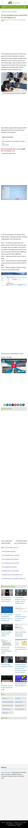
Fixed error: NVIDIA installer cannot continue (6, 633)
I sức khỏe (17, 698)
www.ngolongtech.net (7, 772)
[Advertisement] (14, 39)
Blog (9, 11)
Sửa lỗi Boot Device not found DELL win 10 (12, 574)
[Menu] (2, 2)
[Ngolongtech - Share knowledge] (14, 2)
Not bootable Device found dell (9, 567)
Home (3, 822)
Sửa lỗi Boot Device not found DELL (10, 570)
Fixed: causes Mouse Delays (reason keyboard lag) (20, 633)
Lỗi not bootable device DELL (9, 551)
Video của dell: (5, 144)
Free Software (10, 824)
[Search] (25, 2)
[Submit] (25, 7)
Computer (14, 11)
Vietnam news (12, 825)
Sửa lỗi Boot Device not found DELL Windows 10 (13, 578)
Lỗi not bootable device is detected (10, 559)
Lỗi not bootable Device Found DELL (10, 555)
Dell (21, 54)
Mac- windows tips (19, 709)
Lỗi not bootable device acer (11, 547)
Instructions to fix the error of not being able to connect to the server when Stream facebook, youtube (21, 668)
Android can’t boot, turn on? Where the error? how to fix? (6, 599)
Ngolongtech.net (19, 705)
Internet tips (18, 824)
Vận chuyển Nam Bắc (7, 705)
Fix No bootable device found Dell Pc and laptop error (13, 142)
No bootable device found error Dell (10, 563)
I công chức (5, 712)
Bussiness (9, 822)
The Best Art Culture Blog (8, 702)
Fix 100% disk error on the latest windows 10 (21, 649)
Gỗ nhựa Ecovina (6, 709)
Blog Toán (4, 698)
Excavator (23, 822)
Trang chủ (3, 11)
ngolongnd (18, 19)
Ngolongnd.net (18, 702)
